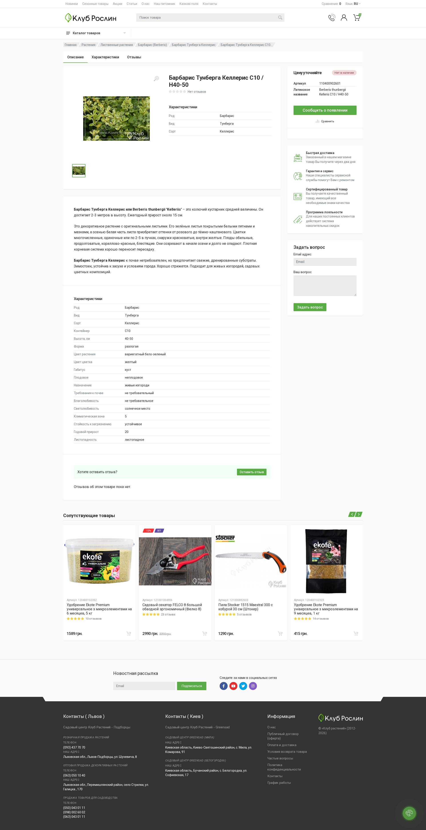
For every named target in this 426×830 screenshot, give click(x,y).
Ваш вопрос (303, 272)
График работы (279, 783)
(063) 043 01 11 (74, 816)
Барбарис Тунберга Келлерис (193, 45)
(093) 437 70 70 (74, 747)
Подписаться (191, 686)
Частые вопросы (280, 758)
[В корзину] (129, 634)
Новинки (71, 3)
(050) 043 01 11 (74, 808)
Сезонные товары (95, 3)
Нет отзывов (197, 91)
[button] (116, 118)
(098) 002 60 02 (74, 812)
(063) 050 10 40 (74, 775)
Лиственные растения (117, 45)
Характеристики (105, 57)
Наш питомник (164, 3)
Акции (117, 3)
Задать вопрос (310, 307)
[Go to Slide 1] (78, 170)
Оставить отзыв (252, 472)
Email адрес (303, 254)
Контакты (210, 3)
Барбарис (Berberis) (152, 45)
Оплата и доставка (281, 745)
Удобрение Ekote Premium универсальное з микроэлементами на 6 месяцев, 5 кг (99, 609)
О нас (146, 3)
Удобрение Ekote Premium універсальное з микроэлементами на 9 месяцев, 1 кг (326, 609)
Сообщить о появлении (325, 110)
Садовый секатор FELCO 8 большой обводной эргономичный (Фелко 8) (172, 607)
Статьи (132, 3)
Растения (88, 45)
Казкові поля (188, 3)
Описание (75, 57)
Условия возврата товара (287, 752)
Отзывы (134, 57)
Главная (71, 45)
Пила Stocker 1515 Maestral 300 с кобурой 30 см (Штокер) (245, 607)
